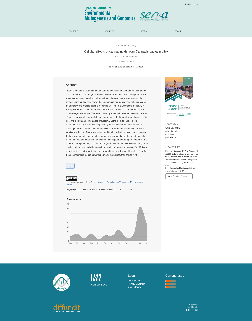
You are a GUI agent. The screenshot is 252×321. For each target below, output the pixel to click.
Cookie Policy (134, 287)
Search (144, 31)
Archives (109, 31)
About (178, 31)
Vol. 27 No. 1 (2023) (126, 45)
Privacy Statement (136, 284)
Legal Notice (134, 281)
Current (73, 31)
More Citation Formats (178, 176)
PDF (70, 166)
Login (196, 4)
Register (188, 4)
